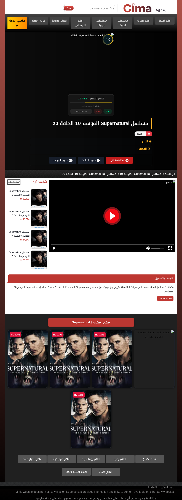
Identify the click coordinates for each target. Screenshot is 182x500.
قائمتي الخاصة (17, 20)
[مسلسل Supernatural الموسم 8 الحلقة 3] (38, 219)
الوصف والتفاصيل (164, 278)
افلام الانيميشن (80, 23)
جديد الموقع (168, 487)
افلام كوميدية (61, 459)
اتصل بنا (152, 487)
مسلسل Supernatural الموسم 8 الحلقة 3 (19, 213)
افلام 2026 (106, 472)
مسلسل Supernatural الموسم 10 (140, 174)
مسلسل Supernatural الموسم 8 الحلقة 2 (19, 193)
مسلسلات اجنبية (122, 23)
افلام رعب (120, 459)
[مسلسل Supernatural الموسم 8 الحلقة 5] (38, 259)
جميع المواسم (60, 160)
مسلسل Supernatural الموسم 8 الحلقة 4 (19, 234)
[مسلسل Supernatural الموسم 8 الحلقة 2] (38, 198)
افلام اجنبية (165, 20)
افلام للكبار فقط (32, 459)
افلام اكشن (150, 459)
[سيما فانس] (144, 8)
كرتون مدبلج (38, 20)
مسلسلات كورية (101, 23)
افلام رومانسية (91, 459)
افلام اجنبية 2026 (76, 472)
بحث (69, 8)
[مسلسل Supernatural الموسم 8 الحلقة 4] (38, 239)
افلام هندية (143, 20)
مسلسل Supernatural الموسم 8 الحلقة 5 (19, 254)
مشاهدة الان (117, 160)
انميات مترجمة (59, 20)
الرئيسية (170, 174)
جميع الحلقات (89, 160)
